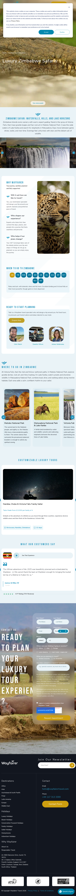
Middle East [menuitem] (5, 806)
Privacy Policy (15, 21)
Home (4, 53)
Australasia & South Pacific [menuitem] (10, 793)
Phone (44, 794)
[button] (2, 153)
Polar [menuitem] (3, 796)
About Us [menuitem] (4, 847)
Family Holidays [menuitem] (7, 826)
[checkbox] (53, 650)
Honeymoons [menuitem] (6, 833)
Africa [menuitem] (3, 786)
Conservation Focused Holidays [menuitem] (12, 823)
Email (44, 786)
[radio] (40, 648)
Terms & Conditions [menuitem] (47, 891)
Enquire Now (16, 320)
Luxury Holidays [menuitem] (7, 816)
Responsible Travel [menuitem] (8, 850)
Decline (62, 32)
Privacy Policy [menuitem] (33, 891)
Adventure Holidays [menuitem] (8, 836)
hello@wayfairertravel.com (55, 788)
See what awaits (38, 103)
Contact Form (55, 804)
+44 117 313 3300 (51, 797)
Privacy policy (63, 681)
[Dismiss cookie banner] (69, 7)
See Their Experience (28, 555)
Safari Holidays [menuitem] (6, 830)
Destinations (12, 53)
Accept (46, 32)
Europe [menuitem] (3, 803)
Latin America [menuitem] (6, 799)
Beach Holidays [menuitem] (6, 820)
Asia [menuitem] (3, 789)
